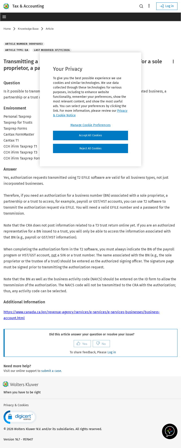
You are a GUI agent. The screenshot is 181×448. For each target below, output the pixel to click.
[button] (4, 16)
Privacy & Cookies (16, 405)
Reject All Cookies (90, 148)
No (104, 344)
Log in (169, 6)
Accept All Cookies (90, 135)
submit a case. (51, 371)
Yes (84, 344)
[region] (90, 109)
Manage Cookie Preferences (90, 125)
